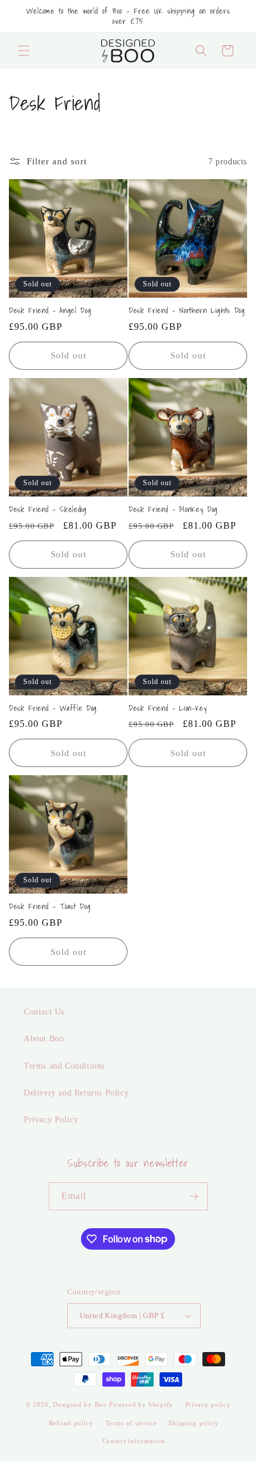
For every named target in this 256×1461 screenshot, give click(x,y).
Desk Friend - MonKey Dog (173, 509)
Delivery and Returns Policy (76, 1092)
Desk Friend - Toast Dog (49, 906)
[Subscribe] (194, 1196)
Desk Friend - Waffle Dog (53, 708)
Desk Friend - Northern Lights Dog (187, 310)
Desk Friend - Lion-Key (168, 708)
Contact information (134, 1440)
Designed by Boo (80, 1404)
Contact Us (44, 1011)
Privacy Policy (51, 1119)
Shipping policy (193, 1422)
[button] (24, 51)
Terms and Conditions (64, 1066)
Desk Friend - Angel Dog (50, 310)
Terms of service (131, 1422)
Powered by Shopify (141, 1404)
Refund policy (71, 1422)
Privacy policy (208, 1404)
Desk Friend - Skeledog (48, 509)
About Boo (44, 1038)
